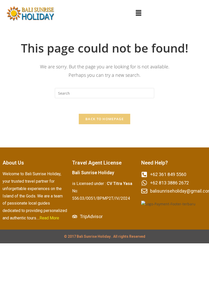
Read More (49, 218)
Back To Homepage (104, 119)
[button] (138, 13)
